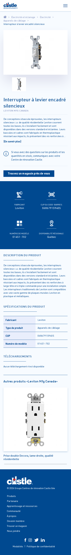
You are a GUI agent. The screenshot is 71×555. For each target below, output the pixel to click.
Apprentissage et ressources (22, 506)
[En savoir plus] (12, 141)
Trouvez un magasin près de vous (29, 173)
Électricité (45, 17)
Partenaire (12, 501)
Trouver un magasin (17, 525)
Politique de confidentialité (41, 546)
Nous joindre (13, 530)
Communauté (14, 510)
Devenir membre (15, 520)
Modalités (18, 546)
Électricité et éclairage (23, 17)
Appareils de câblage (14, 20)
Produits (11, 496)
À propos (11, 515)
